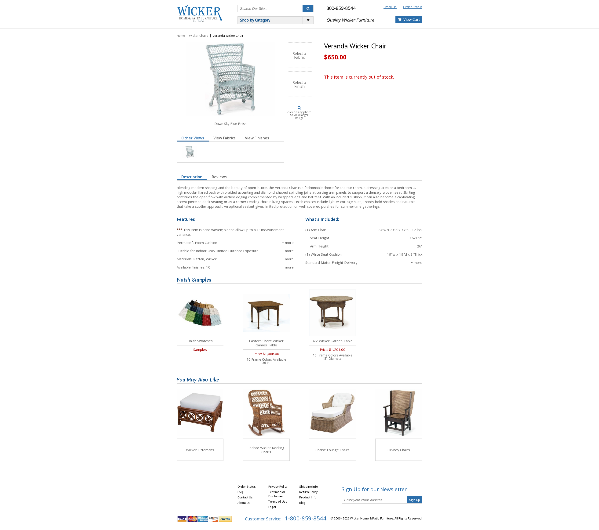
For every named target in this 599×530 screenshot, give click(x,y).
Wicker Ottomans (200, 449)
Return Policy (308, 492)
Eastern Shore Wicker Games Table (266, 342)
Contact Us (245, 497)
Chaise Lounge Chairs (332, 449)
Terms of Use (277, 501)
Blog (302, 503)
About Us (243, 503)
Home (181, 35)
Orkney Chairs (398, 449)
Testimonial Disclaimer (276, 494)
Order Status (412, 7)
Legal (272, 507)
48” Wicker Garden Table (333, 340)
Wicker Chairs (198, 35)
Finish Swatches (200, 340)
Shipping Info (308, 486)
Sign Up (414, 500)
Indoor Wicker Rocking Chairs (266, 449)
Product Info (308, 497)
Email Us (390, 7)
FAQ (240, 492)
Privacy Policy (278, 486)
